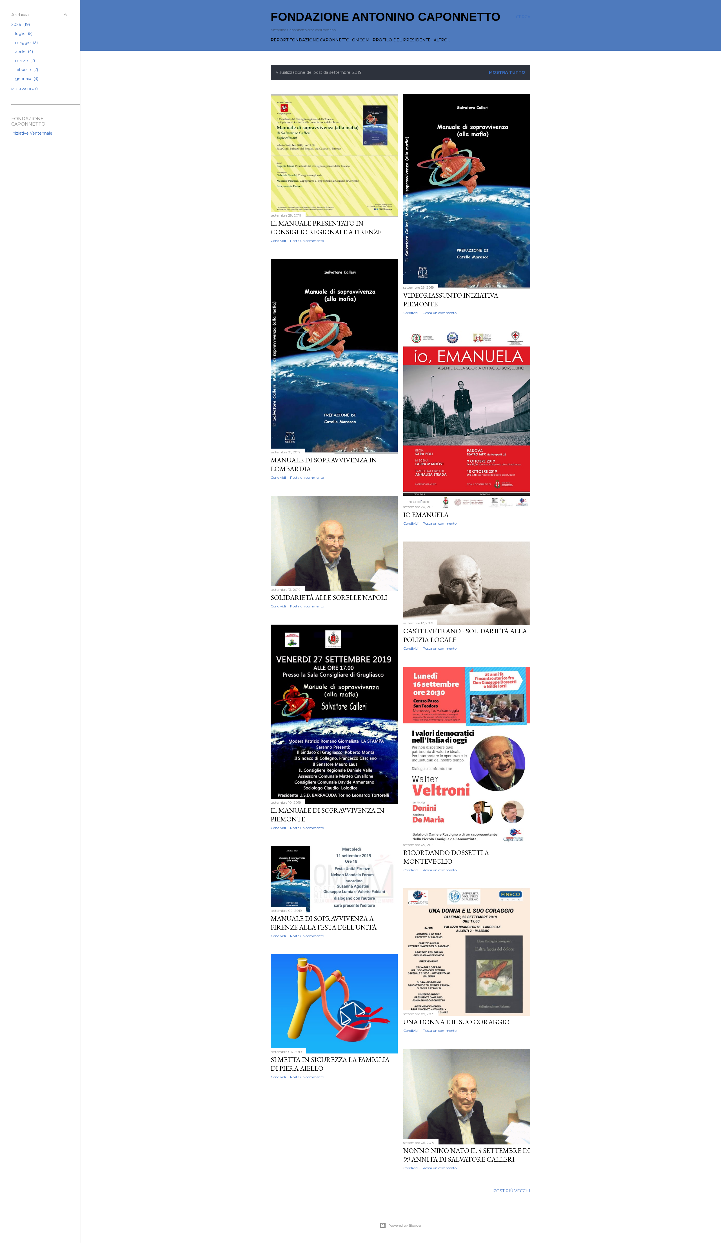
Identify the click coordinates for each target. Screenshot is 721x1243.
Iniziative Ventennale (31, 133)
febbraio (26, 69)
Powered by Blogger (405, 1225)
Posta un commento (307, 241)
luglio (23, 33)
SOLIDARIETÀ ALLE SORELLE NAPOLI (329, 597)
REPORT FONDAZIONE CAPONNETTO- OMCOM (320, 40)
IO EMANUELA (426, 514)
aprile (23, 51)
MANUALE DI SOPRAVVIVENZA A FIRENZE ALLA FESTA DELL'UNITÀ (324, 923)
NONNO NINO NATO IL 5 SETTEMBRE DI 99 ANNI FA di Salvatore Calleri (466, 1155)
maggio (26, 42)
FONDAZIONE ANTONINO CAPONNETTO (385, 16)
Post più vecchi (511, 1190)
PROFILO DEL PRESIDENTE (402, 40)
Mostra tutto (507, 72)
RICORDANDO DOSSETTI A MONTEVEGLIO (446, 857)
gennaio (26, 78)
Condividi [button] (278, 241)
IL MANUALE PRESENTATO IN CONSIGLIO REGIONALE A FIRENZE (326, 227)
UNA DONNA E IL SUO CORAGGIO (456, 1021)
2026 (20, 24)
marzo (24, 60)
